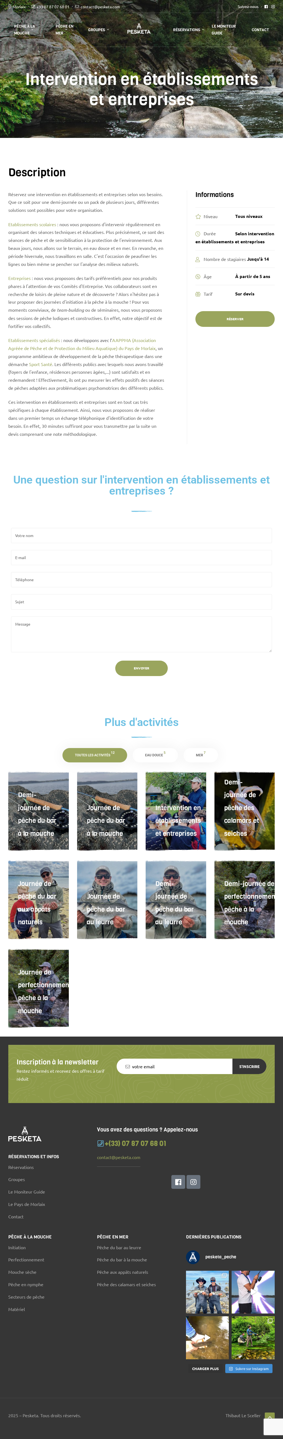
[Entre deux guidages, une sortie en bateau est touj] (253, 1292)
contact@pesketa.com (100, 6)
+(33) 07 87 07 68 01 (135, 1143)
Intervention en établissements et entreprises (178, 820)
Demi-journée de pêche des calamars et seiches (241, 808)
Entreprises (19, 278)
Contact (260, 30)
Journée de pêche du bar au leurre (106, 909)
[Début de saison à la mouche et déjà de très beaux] (253, 1337)
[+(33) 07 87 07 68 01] (100, 1143)
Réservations (186, 30)
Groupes (96, 30)
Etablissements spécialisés (34, 340)
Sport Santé (40, 364)
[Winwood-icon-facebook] (178, 1182)
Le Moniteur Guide (224, 30)
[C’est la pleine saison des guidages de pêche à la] (207, 1337)
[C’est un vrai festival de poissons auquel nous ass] (207, 1292)
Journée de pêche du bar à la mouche (106, 820)
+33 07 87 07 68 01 (52, 6)
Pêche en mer (65, 30)
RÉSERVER (235, 319)
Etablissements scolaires (32, 224)
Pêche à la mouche (24, 30)
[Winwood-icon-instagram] (193, 1182)
